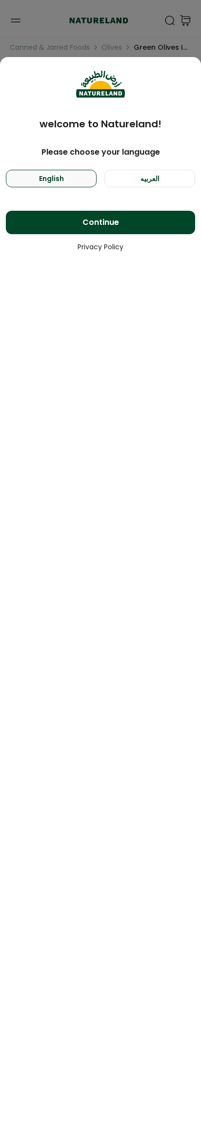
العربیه (150, 178)
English (51, 178)
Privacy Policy (100, 247)
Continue (100, 222)
